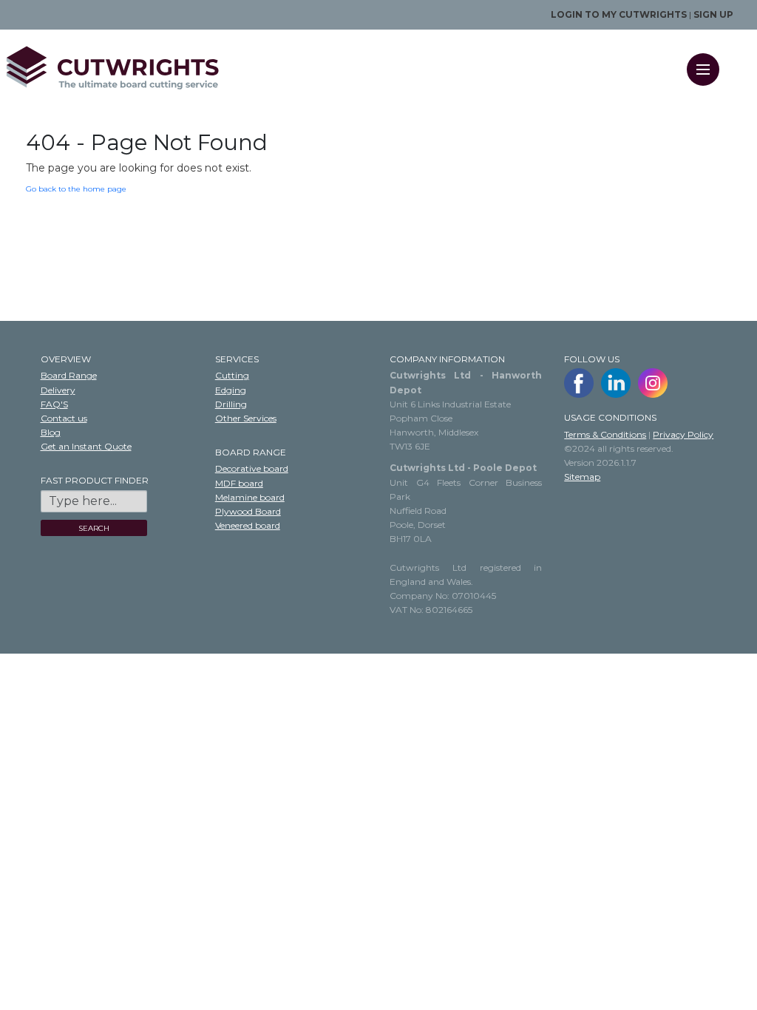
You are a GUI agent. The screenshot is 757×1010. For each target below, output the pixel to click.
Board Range (69, 375)
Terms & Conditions (605, 434)
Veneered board (247, 525)
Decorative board (251, 468)
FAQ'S (54, 404)
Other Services (245, 418)
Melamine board (250, 497)
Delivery (58, 390)
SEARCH (93, 528)
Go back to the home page (76, 189)
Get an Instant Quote (86, 446)
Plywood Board (248, 511)
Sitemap (582, 476)
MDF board (239, 483)
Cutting (232, 375)
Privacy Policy (683, 434)
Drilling (231, 404)
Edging (230, 390)
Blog (51, 432)
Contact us (64, 418)
